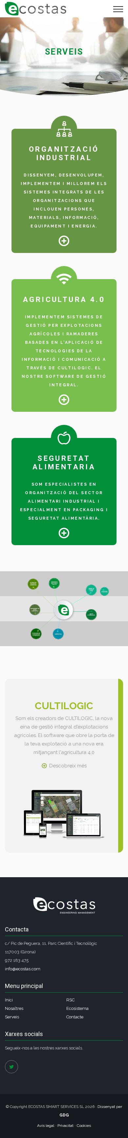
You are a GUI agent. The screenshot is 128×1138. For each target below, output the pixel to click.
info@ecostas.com (22, 968)
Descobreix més (68, 766)
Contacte (74, 1016)
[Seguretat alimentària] (64, 532)
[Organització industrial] (64, 240)
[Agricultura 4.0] (64, 399)
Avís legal (45, 1125)
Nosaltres (14, 1008)
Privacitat (65, 1125)
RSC (70, 999)
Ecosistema (77, 1008)
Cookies (84, 1125)
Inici (9, 999)
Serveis (12, 1016)
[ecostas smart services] (35, 8)
